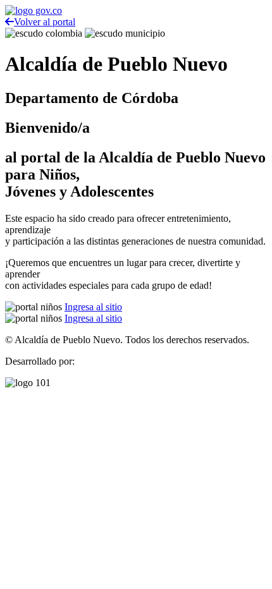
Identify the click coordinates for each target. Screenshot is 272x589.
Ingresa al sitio (93, 306)
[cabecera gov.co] (33, 10)
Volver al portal (44, 21)
